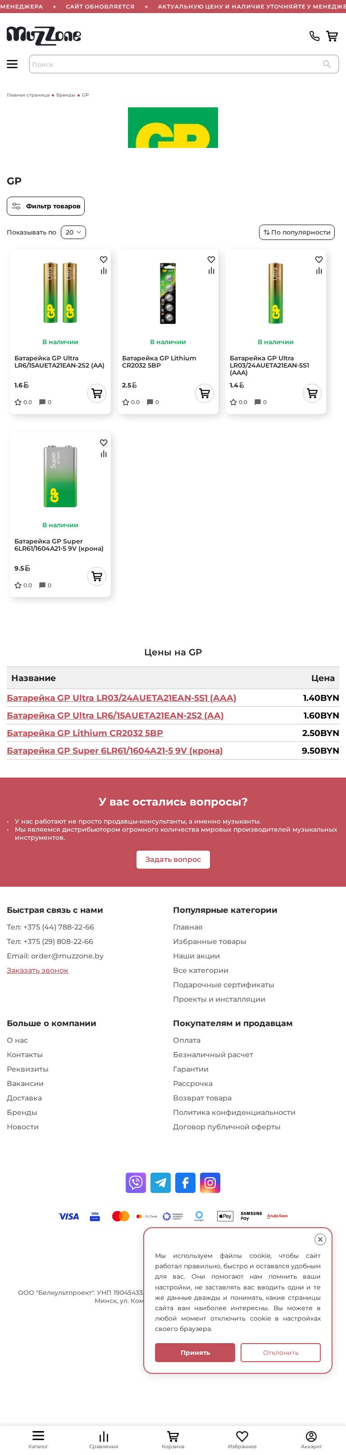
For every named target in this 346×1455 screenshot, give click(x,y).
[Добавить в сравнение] (103, 270)
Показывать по (31, 232)
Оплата (186, 1040)
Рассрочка (193, 1083)
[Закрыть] (320, 1239)
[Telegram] (160, 1183)
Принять (195, 1353)
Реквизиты (28, 1069)
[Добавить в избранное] (103, 259)
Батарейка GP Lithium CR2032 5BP (85, 733)
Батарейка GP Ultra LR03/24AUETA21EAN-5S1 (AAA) (122, 697)
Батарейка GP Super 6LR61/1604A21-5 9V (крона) (115, 750)
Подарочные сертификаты (223, 985)
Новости (23, 1127)
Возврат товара (202, 1098)
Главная (188, 927)
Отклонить (281, 1353)
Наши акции (196, 956)
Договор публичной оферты (227, 1127)
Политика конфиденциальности (234, 1112)
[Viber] (136, 1183)
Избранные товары (209, 941)
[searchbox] (184, 64)
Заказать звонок (37, 970)
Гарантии (191, 1069)
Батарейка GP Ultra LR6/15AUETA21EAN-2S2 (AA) (115, 715)
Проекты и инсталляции (219, 999)
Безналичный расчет (213, 1054)
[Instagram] (210, 1183)
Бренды (22, 1112)
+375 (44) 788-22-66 (58, 927)
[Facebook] (185, 1183)
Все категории (200, 970)
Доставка (24, 1098)
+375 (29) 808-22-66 (58, 941)
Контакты (25, 1054)
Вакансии (25, 1083)
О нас (17, 1040)
